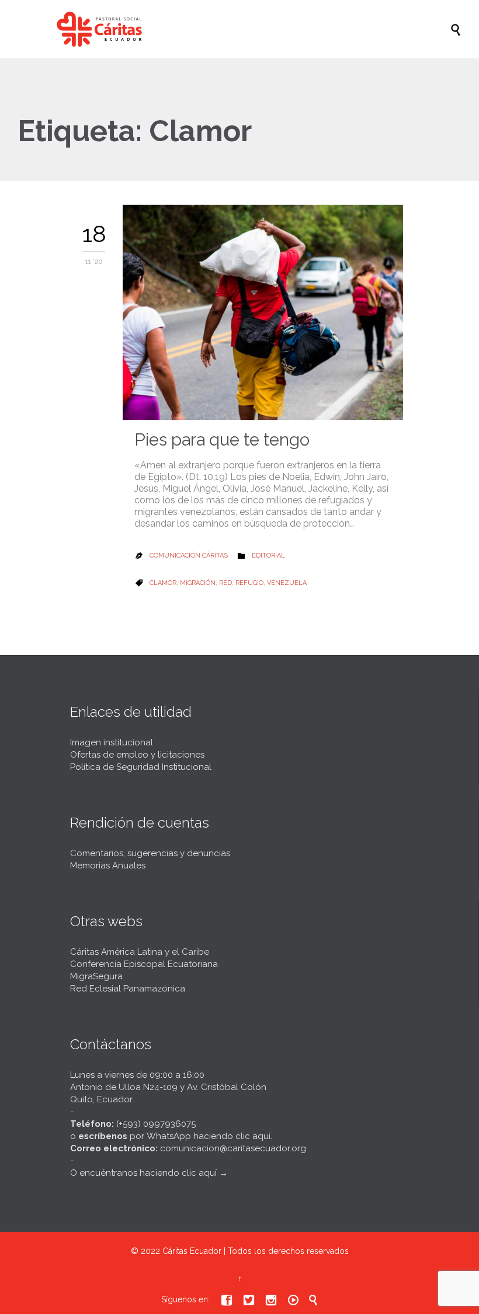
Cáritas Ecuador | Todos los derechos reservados (255, 1251)
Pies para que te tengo (222, 440)
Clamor (163, 583)
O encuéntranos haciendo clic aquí (143, 1173)
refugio (249, 583)
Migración (198, 583)
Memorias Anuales (107, 865)
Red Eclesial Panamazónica (127, 988)
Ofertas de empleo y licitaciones (137, 754)
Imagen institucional (111, 742)
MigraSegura (96, 976)
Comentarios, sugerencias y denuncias (150, 853)
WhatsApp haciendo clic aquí (208, 1136)
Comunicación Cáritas (189, 555)
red (225, 583)
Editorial (268, 555)
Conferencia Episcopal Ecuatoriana (144, 964)
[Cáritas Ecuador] (245, 29)
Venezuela (287, 583)
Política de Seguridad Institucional (140, 767)
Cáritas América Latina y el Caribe (139, 952)
